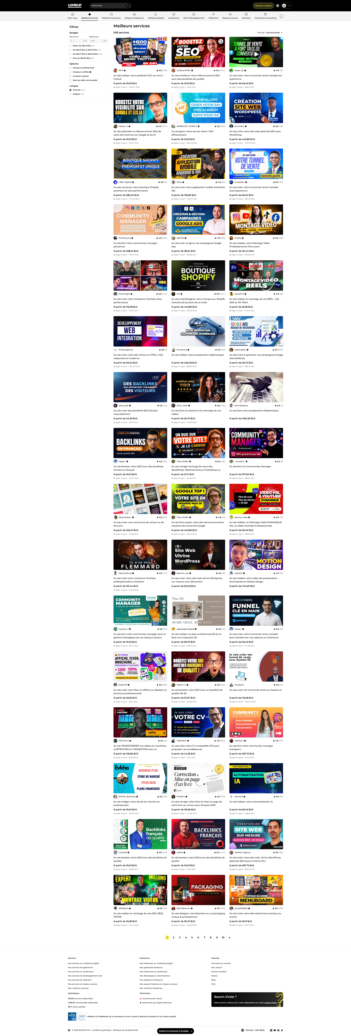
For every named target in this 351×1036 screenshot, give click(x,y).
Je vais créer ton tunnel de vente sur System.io (255, 690)
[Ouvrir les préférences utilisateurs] (289, 5)
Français (79, 90)
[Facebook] (278, 1030)
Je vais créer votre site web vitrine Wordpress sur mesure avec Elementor (196, 580)
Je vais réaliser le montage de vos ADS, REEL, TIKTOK (139, 915)
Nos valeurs (216, 967)
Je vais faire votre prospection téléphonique (254, 410)
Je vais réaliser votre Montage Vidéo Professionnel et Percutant (249, 245)
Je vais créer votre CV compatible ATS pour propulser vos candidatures (195, 748)
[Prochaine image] (222, 52)
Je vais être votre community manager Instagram (251, 748)
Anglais (78, 94)
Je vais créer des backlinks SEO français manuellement (136, 412)
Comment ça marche (221, 963)
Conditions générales (101, 1030)
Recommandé (273, 32)
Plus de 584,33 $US (83, 58)
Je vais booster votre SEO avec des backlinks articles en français (138, 468)
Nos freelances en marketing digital (156, 963)
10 (223, 937)
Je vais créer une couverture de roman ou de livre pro (139, 524)
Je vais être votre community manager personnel (135, 245)
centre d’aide (270, 1002)
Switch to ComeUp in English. (174, 1031)
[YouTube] (275, 1030)
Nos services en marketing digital (83, 963)
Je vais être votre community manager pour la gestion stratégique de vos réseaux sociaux (140, 636)
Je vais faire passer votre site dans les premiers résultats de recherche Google (197, 524)
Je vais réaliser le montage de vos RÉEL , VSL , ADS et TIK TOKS (254, 301)
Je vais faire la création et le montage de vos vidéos (196, 412)
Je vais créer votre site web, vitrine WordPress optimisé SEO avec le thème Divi (255, 859)
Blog (213, 980)
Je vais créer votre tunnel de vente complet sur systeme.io (255, 77)
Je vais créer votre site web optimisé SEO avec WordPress (255, 133)
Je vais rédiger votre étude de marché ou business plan (137, 803)
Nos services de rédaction (80, 980)
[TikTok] (282, 1030)
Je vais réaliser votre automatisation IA (251, 801)
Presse (214, 975)
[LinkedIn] (271, 1030)
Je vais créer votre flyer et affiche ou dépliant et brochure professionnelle (140, 692)
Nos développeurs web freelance (155, 975)
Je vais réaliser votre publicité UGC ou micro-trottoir (138, 77)
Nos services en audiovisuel (81, 971)
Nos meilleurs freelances (151, 988)
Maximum (94, 37)
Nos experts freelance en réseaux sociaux (159, 984)
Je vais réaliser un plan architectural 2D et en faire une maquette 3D (196, 636)
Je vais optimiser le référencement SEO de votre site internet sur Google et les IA (137, 133)
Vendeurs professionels (83, 68)
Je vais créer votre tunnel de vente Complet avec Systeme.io (253, 189)
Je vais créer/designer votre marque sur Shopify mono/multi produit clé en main (198, 301)
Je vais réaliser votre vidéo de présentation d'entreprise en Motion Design (253, 580)
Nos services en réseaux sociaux (83, 984)
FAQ (213, 984)
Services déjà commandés (85, 80)
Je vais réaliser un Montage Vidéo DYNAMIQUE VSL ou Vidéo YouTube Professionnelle (255, 524)
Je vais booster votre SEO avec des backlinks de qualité (140, 859)
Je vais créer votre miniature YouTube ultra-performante (138, 301)
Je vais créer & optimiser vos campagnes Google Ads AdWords (256, 357)
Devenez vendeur (263, 6)
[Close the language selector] (191, 1031)
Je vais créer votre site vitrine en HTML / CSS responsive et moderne (138, 357)
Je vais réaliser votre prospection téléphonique (197, 355)
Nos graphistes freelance (151, 967)
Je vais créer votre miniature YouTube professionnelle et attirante (135, 580)
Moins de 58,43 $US (83, 46)
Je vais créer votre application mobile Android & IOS (198, 189)
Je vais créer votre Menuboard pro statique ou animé (255, 915)
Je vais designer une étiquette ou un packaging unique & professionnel (198, 915)
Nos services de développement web (85, 975)
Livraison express (81, 76)
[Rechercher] (128, 6)
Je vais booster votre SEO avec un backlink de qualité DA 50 (197, 692)
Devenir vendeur (219, 971)
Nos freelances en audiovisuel (153, 971)
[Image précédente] (174, 52)
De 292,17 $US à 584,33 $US (87, 54)
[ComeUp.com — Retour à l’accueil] (75, 6)
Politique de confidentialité (125, 1030)
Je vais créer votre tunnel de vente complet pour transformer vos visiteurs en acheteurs (254, 636)
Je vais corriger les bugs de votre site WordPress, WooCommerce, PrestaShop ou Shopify (196, 470)
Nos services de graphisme (80, 967)
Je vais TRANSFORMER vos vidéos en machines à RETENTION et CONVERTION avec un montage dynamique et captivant (140, 749)
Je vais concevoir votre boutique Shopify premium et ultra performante (136, 189)
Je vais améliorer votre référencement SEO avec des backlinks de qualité (195, 77)
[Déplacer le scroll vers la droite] (281, 16)
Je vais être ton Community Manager (250, 466)
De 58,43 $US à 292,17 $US (87, 50)
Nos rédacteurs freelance (151, 980)
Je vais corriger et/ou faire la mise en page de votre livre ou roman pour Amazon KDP (196, 803)
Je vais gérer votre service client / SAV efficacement (192, 133)
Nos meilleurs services (78, 988)
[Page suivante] (229, 938)
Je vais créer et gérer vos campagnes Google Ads (196, 245)
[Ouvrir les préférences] (277, 5)
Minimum (74, 37)
